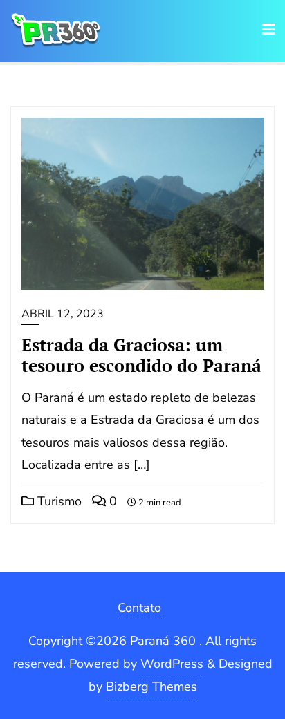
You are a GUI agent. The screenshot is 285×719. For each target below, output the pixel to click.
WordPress (171, 663)
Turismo (58, 501)
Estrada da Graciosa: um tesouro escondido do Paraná (141, 355)
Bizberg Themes (151, 686)
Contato (139, 607)
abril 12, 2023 (62, 313)
